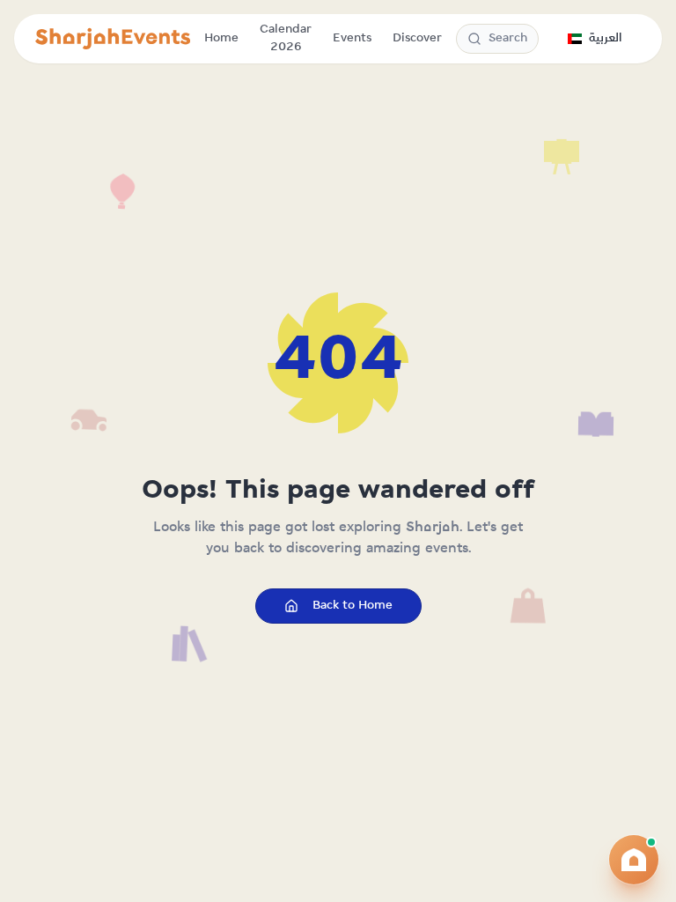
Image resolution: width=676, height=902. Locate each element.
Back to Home (352, 605)
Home (221, 38)
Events (352, 38)
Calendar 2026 (286, 38)
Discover (417, 38)
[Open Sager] (633, 859)
